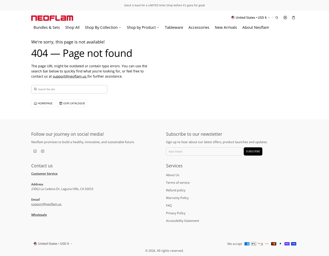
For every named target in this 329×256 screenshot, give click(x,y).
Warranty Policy (177, 198)
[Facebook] (35, 151)
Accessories (198, 27)
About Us (172, 175)
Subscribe (253, 151)
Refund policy (175, 190)
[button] (277, 17)
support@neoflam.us (70, 76)
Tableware (174, 27)
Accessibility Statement (182, 221)
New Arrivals (226, 27)
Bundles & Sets (47, 27)
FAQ (169, 205)
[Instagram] (42, 151)
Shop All (72, 27)
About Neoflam (255, 27)
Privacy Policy (175, 213)
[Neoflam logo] (52, 17)
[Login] (285, 17)
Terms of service (178, 183)
